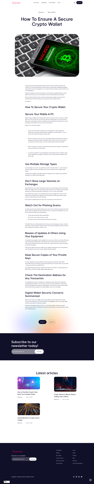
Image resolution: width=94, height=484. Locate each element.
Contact (74, 455)
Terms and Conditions (78, 463)
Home (74, 450)
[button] (59, 2)
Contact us (42, 322)
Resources (41, 12)
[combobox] (7, 482)
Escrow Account (59, 458)
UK (7, 481)
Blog (74, 458)
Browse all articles (47, 430)
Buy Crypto (36, 2)
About (74, 452)
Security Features (60, 460)
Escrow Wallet (52, 2)
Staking (58, 452)
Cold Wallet (44, 2)
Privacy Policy (59, 463)
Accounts (75, 460)
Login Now (79, 2)
